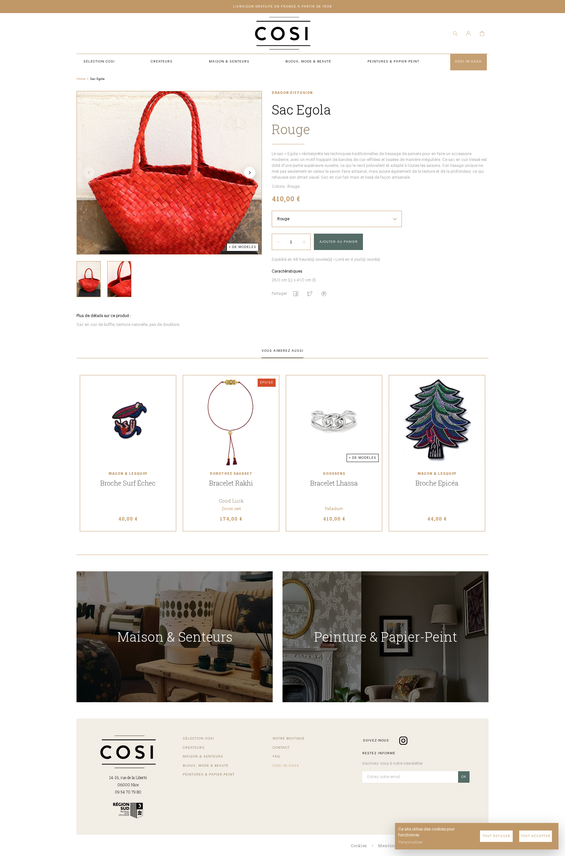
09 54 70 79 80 (128, 791)
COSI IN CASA (286, 765)
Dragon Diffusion (292, 93)
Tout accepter (536, 836)
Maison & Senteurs (203, 756)
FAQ (276, 756)
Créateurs (194, 747)
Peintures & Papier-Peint (208, 774)
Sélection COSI (198, 738)
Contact (281, 747)
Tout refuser (496, 836)
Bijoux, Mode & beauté (206, 765)
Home (81, 78)
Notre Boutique (289, 738)
